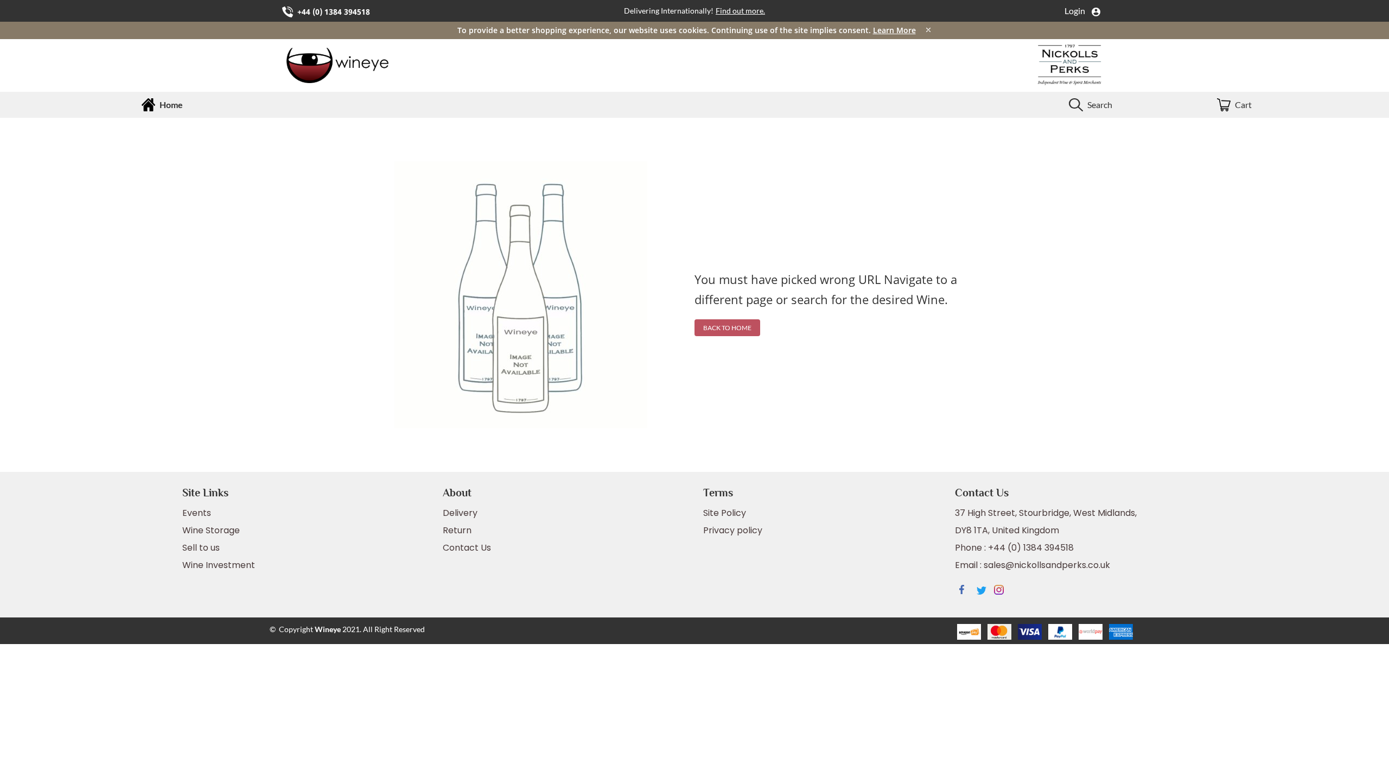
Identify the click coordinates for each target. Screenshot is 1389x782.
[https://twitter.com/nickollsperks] (985, 591)
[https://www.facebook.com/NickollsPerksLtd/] (968, 591)
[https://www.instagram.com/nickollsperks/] (1002, 591)
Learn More (894, 30)
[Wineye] (354, 65)
